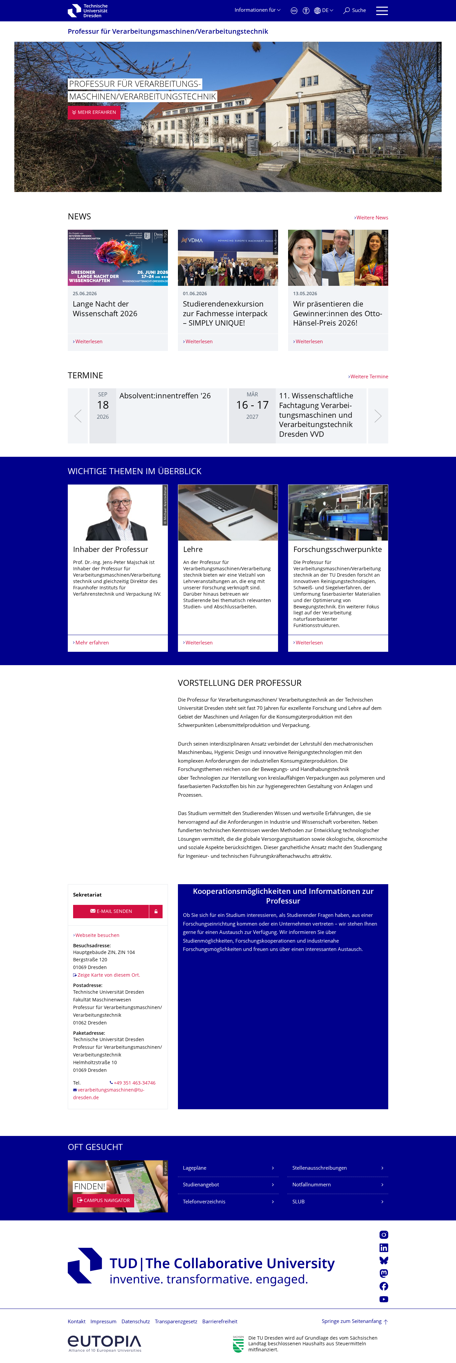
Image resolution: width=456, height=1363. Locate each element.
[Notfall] (294, 11)
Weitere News (372, 218)
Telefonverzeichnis (204, 1202)
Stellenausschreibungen (319, 1168)
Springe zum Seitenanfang (352, 1321)
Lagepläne (194, 1168)
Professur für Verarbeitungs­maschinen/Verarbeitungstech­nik (168, 32)
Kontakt (76, 1322)
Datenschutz (136, 1322)
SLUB (298, 1202)
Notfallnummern (311, 1185)
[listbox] (228, 415)
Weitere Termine (369, 377)
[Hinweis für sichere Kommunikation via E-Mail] (156, 911)
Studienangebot (201, 1185)
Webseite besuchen (97, 936)
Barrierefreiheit (219, 1322)
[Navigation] (382, 11)
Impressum (103, 1322)
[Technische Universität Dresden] (87, 11)
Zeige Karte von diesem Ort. (109, 975)
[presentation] (78, 415)
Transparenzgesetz (176, 1322)
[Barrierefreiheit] (306, 11)
